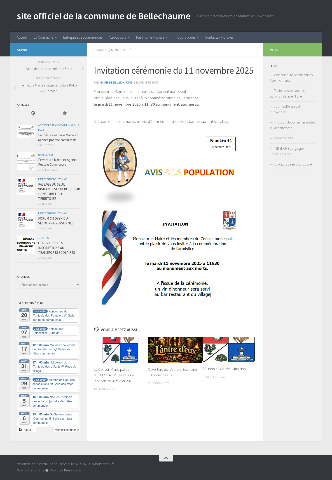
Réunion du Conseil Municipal (224, 368)
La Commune (44, 37)
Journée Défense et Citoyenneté (285, 109)
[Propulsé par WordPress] (46, 470)
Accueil (22, 37)
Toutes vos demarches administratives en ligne (287, 93)
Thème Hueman (73, 470)
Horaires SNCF (284, 138)
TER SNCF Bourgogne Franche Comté (287, 151)
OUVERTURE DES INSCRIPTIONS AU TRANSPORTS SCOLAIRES (56, 248)
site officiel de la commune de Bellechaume (103, 16)
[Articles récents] (33, 113)
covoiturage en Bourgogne (293, 164)
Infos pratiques (184, 37)
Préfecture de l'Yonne (52, 179)
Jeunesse (44, 238)
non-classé (121, 49)
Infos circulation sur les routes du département (292, 125)
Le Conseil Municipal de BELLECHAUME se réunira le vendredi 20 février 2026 (114, 375)
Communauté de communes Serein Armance (291, 78)
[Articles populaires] (64, 113)
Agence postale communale (56, 125)
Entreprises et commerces (82, 37)
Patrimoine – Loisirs (150, 37)
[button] (26, 429)
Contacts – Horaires (219, 37)
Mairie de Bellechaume (116, 82)
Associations (117, 37)
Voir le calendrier (66, 429)
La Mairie (101, 49)
